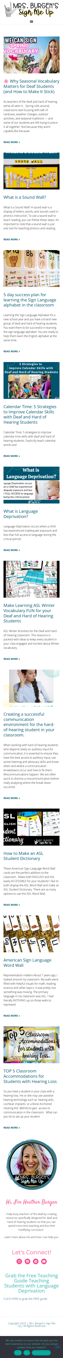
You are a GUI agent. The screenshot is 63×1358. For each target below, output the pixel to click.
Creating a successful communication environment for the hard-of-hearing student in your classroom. (29, 724)
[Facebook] (27, 1261)
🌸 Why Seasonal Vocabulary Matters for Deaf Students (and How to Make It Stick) (31, 86)
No (27, 1352)
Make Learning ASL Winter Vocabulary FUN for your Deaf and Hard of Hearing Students (29, 613)
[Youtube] (44, 1261)
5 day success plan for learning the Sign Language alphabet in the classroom (30, 300)
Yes (18, 1352)
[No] (57, 1346)
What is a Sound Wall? (25, 197)
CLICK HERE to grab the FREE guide (25, 1299)
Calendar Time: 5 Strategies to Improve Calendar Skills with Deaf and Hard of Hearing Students (30, 414)
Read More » (12, 142)
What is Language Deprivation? (21, 513)
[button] (31, 21)
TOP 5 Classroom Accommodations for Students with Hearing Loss (30, 1076)
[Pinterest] (35, 1261)
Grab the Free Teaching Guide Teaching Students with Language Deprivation (31, 1283)
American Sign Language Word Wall (27, 962)
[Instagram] (19, 1261)
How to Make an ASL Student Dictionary (23, 855)
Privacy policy (41, 1352)
